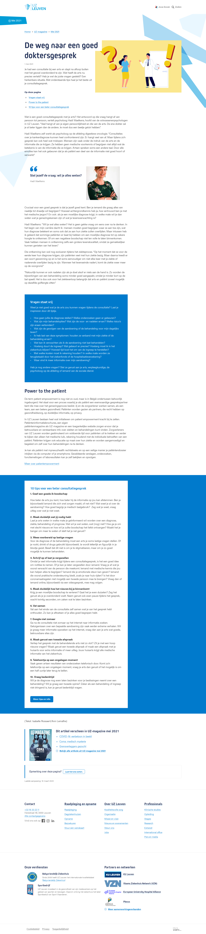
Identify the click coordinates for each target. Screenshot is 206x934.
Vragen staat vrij (37, 97)
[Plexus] (112, 901)
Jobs (106, 832)
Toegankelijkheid (60, 928)
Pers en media (151, 836)
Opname (68, 818)
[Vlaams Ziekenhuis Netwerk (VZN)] (112, 883)
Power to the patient (38, 102)
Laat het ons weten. (74, 771)
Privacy (45, 928)
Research (148, 823)
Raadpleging (70, 809)
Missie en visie (111, 818)
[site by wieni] (177, 928)
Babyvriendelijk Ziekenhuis (54, 880)
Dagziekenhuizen (72, 814)
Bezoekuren (70, 823)
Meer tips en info (41, 699)
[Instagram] (48, 821)
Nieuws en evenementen (116, 823)
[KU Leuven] (112, 874)
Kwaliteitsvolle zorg (113, 809)
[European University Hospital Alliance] (112, 892)
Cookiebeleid (33, 928)
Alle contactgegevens (35, 816)
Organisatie (109, 814)
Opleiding (149, 814)
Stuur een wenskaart (74, 827)
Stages (147, 818)
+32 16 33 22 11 (32, 809)
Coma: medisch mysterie (72, 741)
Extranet (148, 827)
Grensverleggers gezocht (72, 746)
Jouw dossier (164, 7)
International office (153, 832)
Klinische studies (152, 809)
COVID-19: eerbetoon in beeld (75, 736)
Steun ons (109, 827)
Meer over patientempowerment (42, 463)
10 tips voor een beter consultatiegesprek (49, 107)
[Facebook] (43, 820)
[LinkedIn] (53, 820)
